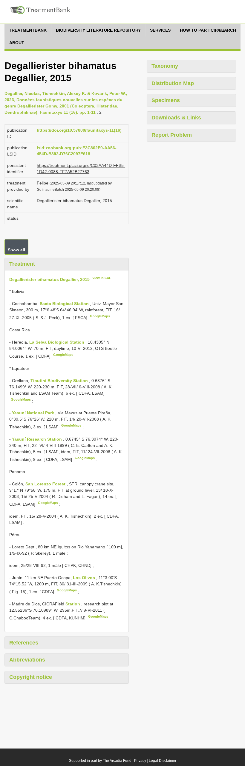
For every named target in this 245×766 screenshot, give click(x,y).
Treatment (22, 264)
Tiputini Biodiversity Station (59, 380)
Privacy (140, 761)
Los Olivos (84, 577)
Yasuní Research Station (37, 439)
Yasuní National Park (33, 412)
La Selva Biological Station (57, 342)
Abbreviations (27, 660)
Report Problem (171, 135)
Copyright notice (30, 677)
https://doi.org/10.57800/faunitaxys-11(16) (79, 130)
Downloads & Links (176, 118)
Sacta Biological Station (65, 303)
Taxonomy (164, 66)
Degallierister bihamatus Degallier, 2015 (49, 279)
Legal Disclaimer (162, 761)
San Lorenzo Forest (46, 484)
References (23, 643)
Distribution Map (172, 83)
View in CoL (101, 278)
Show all (16, 249)
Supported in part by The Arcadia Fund (100, 761)
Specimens (165, 100)
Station (73, 604)
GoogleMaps (100, 316)
